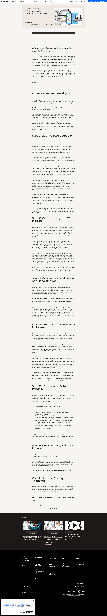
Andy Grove (36, 107)
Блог (25, 8)
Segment (71, 195)
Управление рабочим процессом (33, 8)
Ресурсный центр (65, 563)
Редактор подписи (38, 574)
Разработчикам (44, 1)
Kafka (70, 242)
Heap (64, 461)
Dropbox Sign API (25, 560)
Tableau (44, 287)
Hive (65, 166)
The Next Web (53, 505)
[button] (18, 1)
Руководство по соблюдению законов (66, 566)
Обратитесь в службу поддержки (52, 564)
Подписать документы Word (39, 578)
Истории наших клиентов (66, 560)
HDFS (47, 169)
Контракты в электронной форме (39, 569)
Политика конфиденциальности (80, 564)
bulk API (34, 346)
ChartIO (45, 289)
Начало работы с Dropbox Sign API (52, 574)
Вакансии (77, 558)
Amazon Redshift (49, 182)
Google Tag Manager (57, 470)
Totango (46, 350)
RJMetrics (36, 197)
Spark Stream (35, 244)
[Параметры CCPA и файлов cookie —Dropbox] (18, 607)
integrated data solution (61, 65)
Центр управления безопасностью (65, 569)
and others (50, 114)
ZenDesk (34, 361)
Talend (70, 253)
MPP (61, 182)
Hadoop (60, 166)
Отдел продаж (51, 560)
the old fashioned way (56, 59)
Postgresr (61, 188)
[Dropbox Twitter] (22, 586)
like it (54, 114)
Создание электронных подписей (39, 572)
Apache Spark (45, 168)
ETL (38, 125)
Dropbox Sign (24, 558)
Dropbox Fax (24, 563)
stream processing (58, 242)
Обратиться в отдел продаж (76, 1)
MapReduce (67, 169)
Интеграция (24, 565)
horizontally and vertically (52, 183)
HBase (37, 168)
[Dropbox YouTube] (27, 586)
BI (42, 74)
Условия (77, 560)
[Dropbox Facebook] (25, 586)
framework (50, 258)
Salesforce (65, 344)
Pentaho (64, 253)
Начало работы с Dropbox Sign (52, 571)
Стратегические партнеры (67, 575)
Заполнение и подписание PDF (38, 565)
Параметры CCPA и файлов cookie (52, 567)
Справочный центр (52, 558)
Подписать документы (39, 562)
